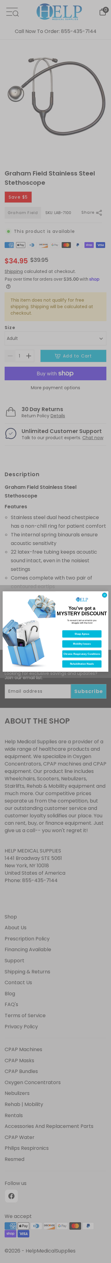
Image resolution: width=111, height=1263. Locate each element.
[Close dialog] (104, 595)
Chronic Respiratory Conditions (82, 654)
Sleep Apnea (82, 634)
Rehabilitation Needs (82, 663)
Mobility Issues (82, 643)
